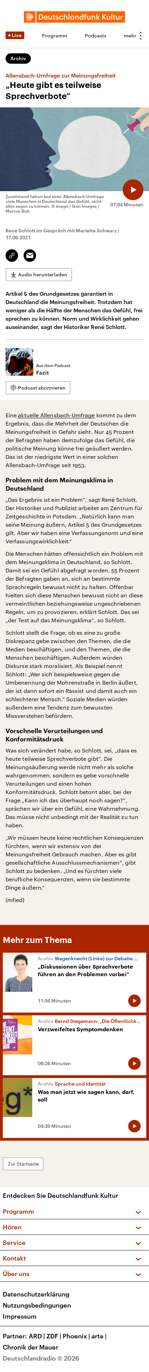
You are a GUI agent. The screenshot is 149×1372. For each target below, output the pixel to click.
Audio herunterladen (42, 274)
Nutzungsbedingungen (37, 1305)
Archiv (18, 58)
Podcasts (95, 35)
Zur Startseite (23, 1164)
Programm (54, 35)
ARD (37, 1336)
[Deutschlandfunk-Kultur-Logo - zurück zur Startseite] (74, 17)
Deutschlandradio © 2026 (41, 1358)
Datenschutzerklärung (36, 1294)
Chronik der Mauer (30, 1347)
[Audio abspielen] (133, 189)
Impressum (20, 1316)
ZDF (53, 1336)
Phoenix (76, 1336)
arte (99, 1336)
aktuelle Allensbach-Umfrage (56, 415)
